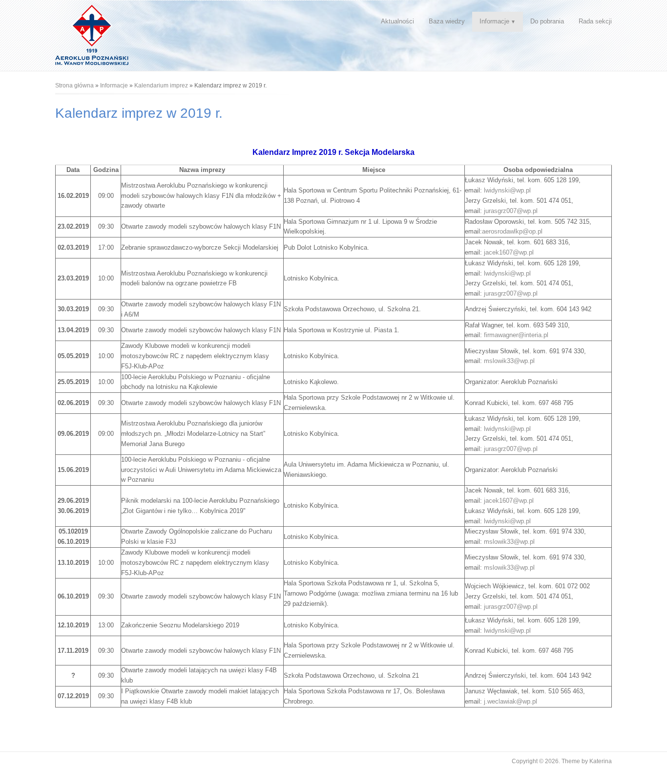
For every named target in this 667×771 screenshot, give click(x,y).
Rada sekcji (595, 21)
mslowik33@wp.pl (509, 360)
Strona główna (74, 85)
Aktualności (397, 21)
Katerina (600, 761)
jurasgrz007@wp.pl (511, 210)
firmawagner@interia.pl (516, 335)
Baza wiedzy (447, 21)
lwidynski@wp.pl (507, 190)
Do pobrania (547, 21)
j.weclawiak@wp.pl (510, 701)
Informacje (494, 21)
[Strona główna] (91, 34)
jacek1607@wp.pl (509, 252)
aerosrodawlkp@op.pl (512, 231)
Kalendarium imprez (161, 85)
